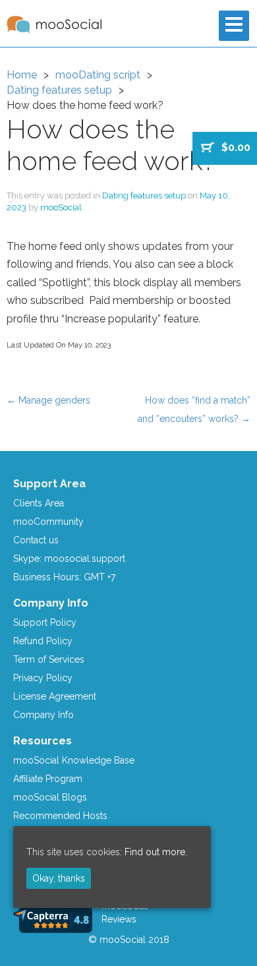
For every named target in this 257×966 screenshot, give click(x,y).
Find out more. (156, 852)
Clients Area (38, 503)
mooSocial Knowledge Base (73, 760)
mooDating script (97, 75)
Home (22, 75)
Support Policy (44, 622)
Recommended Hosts (60, 815)
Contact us (36, 540)
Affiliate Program (47, 778)
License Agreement (54, 696)
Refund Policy (42, 641)
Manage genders (48, 400)
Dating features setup (59, 90)
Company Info (43, 714)
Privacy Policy (42, 678)
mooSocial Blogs (50, 797)
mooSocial (61, 207)
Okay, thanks (58, 878)
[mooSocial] (54, 25)
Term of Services (48, 659)
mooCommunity (48, 521)
